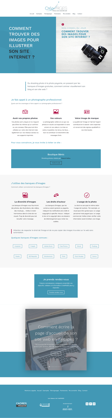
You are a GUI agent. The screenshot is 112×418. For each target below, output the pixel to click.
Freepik (32, 246)
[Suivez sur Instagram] (94, 403)
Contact (80, 13)
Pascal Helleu (66, 158)
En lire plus (55, 353)
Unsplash (18, 246)
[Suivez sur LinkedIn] (87, 403)
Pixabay (94, 246)
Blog (74, 13)
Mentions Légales (30, 390)
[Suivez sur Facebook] (90, 403)
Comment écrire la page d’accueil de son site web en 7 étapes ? (56, 333)
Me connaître (66, 13)
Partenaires (57, 13)
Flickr (63, 256)
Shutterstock (48, 256)
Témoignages (48, 13)
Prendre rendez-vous (56, 292)
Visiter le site (56, 163)
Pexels (17, 256)
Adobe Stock (48, 246)
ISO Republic (33, 256)
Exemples (39, 13)
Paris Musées (79, 256)
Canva (94, 256)
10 (62, 366)
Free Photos (64, 246)
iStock (79, 246)
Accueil (32, 13)
